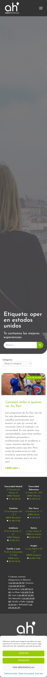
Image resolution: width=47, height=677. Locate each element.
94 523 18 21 (35, 518)
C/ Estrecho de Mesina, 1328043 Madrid (13, 493)
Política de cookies (10, 673)
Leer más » (12, 468)
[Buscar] (40, 345)
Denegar (23, 660)
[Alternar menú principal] (40, 8)
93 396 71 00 (14, 521)
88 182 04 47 (34, 537)
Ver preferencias (23, 668)
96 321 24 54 (34, 499)
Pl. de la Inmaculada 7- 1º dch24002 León (13, 555)
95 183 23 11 (14, 540)
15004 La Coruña (33, 534)
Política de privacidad (26, 673)
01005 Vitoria (34, 515)
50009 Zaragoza (33, 555)
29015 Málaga (13, 537)
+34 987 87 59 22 (25, 595)
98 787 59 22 (14, 561)
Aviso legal (39, 673)
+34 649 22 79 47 (16, 586)
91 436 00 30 (14, 499)
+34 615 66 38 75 (16, 583)
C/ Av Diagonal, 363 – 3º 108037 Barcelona (13, 515)
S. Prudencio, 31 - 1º (33, 512)
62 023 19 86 (34, 558)
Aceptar (23, 653)
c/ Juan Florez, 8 (34, 531)
